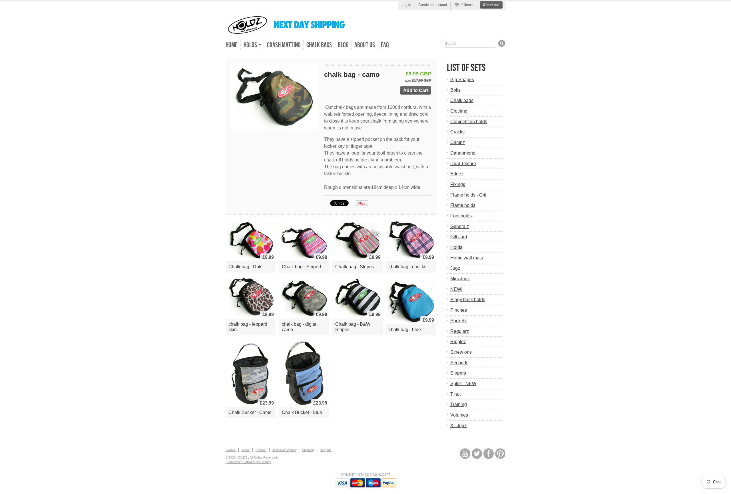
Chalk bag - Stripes (354, 266)
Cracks (457, 131)
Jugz (455, 268)
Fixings (457, 184)
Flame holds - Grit (468, 195)
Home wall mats (466, 257)
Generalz (459, 226)
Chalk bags (461, 100)
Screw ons (461, 352)
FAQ (385, 45)
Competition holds (468, 121)
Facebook (488, 453)
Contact (261, 450)
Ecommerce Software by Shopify (248, 462)
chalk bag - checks (407, 266)
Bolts (455, 90)
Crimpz (457, 142)
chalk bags (319, 45)
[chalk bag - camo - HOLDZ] (274, 98)
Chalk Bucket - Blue (302, 412)
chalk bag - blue (405, 329)
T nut (455, 394)
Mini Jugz (460, 278)
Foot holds (461, 215)
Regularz (459, 331)
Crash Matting (283, 45)
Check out (491, 5)
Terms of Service (284, 450)
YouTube (465, 453)
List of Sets (466, 68)
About (246, 450)
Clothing (458, 111)
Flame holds (462, 205)
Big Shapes (462, 79)
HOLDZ (242, 457)
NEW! (456, 289)
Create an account (432, 5)
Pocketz (458, 320)
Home (232, 45)
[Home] (290, 30)
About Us (364, 45)
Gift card (458, 236)
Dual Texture (463, 163)
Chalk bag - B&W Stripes (352, 327)
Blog (343, 45)
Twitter (477, 453)
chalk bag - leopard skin (247, 327)
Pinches (458, 310)
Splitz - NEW (463, 383)
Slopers (458, 373)
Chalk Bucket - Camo (250, 412)
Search (231, 450)
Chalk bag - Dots (245, 266)
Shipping (308, 450)
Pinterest (500, 453)
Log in (406, 5)
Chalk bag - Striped (301, 266)
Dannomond (462, 153)
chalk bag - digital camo (300, 327)
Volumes (459, 415)
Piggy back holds (467, 299)
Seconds (459, 362)
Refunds (326, 450)
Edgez (456, 173)
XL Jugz (458, 425)
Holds (456, 247)
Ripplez (458, 341)
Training (458, 404)
